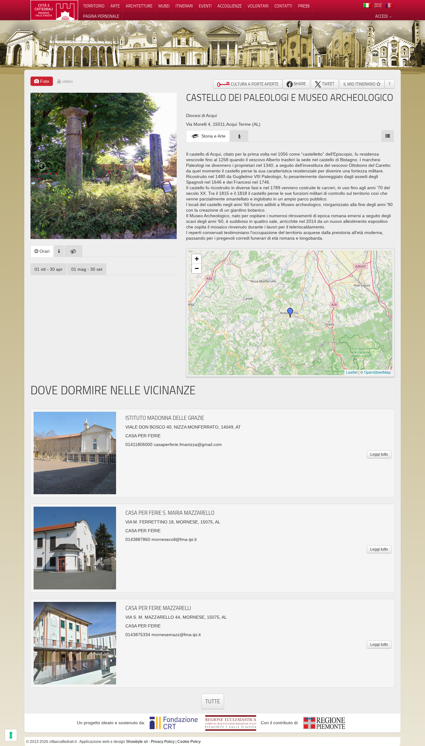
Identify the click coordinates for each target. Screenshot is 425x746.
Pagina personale (101, 16)
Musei (164, 6)
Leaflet (351, 372)
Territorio (94, 6)
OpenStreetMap (377, 372)
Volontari (258, 6)
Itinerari (184, 6)
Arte (115, 6)
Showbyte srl (137, 741)
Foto (44, 81)
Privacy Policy (163, 741)
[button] (290, 313)
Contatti (283, 6)
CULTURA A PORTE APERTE (254, 84)
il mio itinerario (359, 84)
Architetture (139, 6)
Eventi (205, 6)
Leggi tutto (379, 454)
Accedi (382, 16)
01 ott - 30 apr (49, 269)
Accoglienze (229, 6)
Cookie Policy (189, 741)
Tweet (327, 84)
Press (304, 6)
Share (299, 84)
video (67, 81)
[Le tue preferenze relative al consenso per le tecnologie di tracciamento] (11, 735)
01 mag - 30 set (86, 269)
